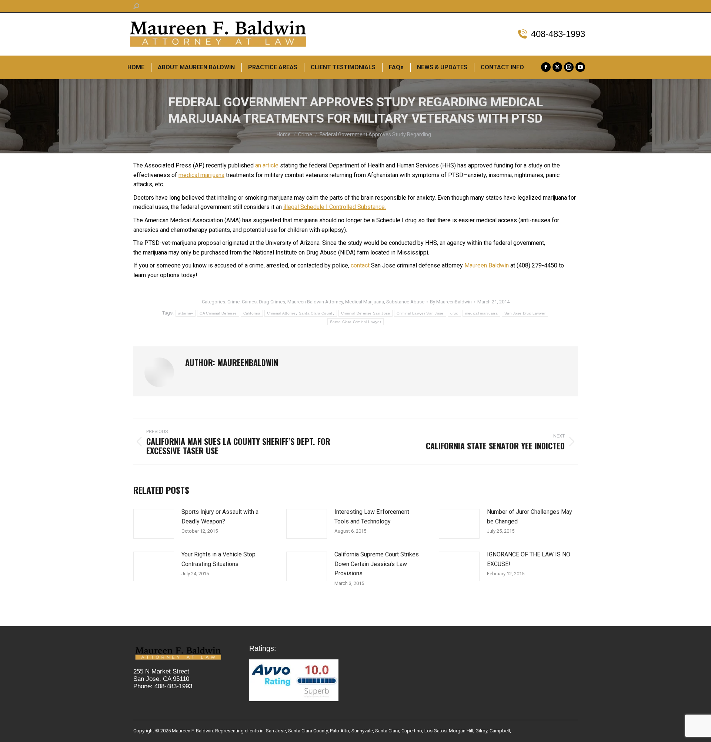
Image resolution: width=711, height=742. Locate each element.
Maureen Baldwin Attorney (315, 302)
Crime (233, 302)
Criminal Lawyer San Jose (420, 313)
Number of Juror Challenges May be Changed (529, 516)
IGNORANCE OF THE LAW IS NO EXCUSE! (528, 559)
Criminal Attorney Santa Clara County (300, 313)
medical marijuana (201, 175)
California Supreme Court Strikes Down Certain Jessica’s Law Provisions (376, 564)
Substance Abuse (405, 302)
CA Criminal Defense (218, 313)
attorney (185, 313)
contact (360, 265)
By (451, 302)
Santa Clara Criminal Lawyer (355, 322)
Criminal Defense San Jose (365, 313)
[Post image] (153, 524)
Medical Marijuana (364, 302)
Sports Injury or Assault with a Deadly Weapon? (219, 516)
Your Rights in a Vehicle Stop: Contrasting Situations (219, 559)
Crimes (249, 302)
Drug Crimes (272, 302)
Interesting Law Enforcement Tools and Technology (371, 516)
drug (454, 313)
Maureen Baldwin (487, 265)
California (251, 313)
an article (266, 165)
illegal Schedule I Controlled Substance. (334, 206)
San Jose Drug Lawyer (524, 313)
